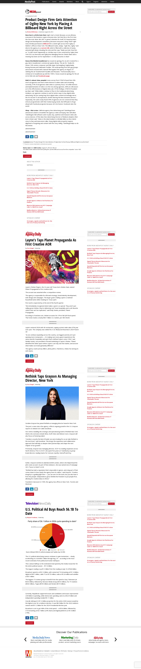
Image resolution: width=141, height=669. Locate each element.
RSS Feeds (63, 651)
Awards (61, 1)
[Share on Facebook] (27, 136)
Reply (24, 152)
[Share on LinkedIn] (31, 136)
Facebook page (44, 76)
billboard (46, 44)
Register (96, 1)
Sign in (89, 1)
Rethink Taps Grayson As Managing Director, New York (38, 184)
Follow (112, 1)
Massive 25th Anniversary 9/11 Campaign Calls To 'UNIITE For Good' (39, 206)
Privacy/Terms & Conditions (81, 651)
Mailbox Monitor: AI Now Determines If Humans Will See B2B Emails (39, 211)
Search (82, 1)
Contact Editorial (55, 651)
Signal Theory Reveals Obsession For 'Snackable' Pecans (38, 192)
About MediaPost (38, 651)
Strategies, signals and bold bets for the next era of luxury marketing (39, 222)
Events (54, 1)
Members (70, 1)
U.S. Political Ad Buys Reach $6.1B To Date (40, 188)
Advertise (104, 1)
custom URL (45, 48)
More (77, 1)
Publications (45, 1)
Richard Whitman (32, 32)
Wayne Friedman (32, 517)
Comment (27, 156)
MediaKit (46, 651)
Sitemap (70, 651)
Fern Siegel (30, 248)
